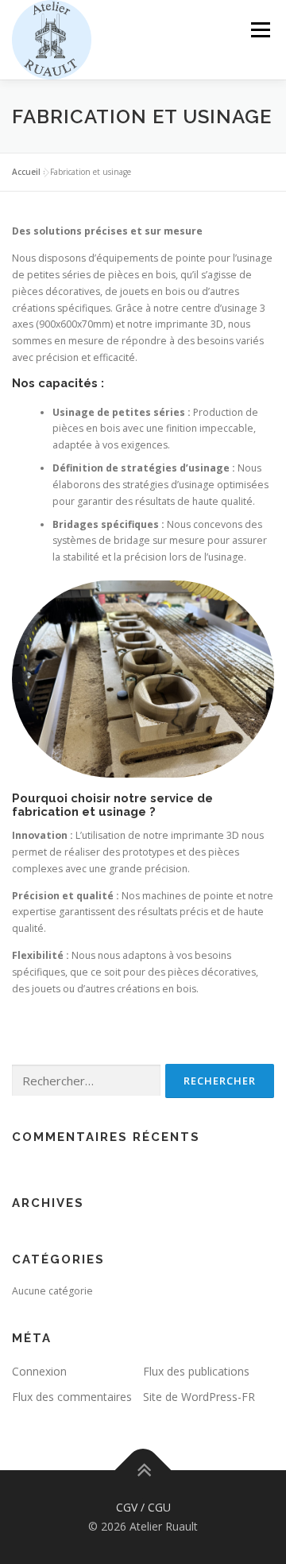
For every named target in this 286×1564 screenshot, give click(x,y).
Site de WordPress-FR (199, 1396)
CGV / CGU (143, 1507)
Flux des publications (196, 1371)
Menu (259, 30)
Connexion (39, 1371)
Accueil (26, 171)
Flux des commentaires (72, 1396)
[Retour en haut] (143, 1470)
